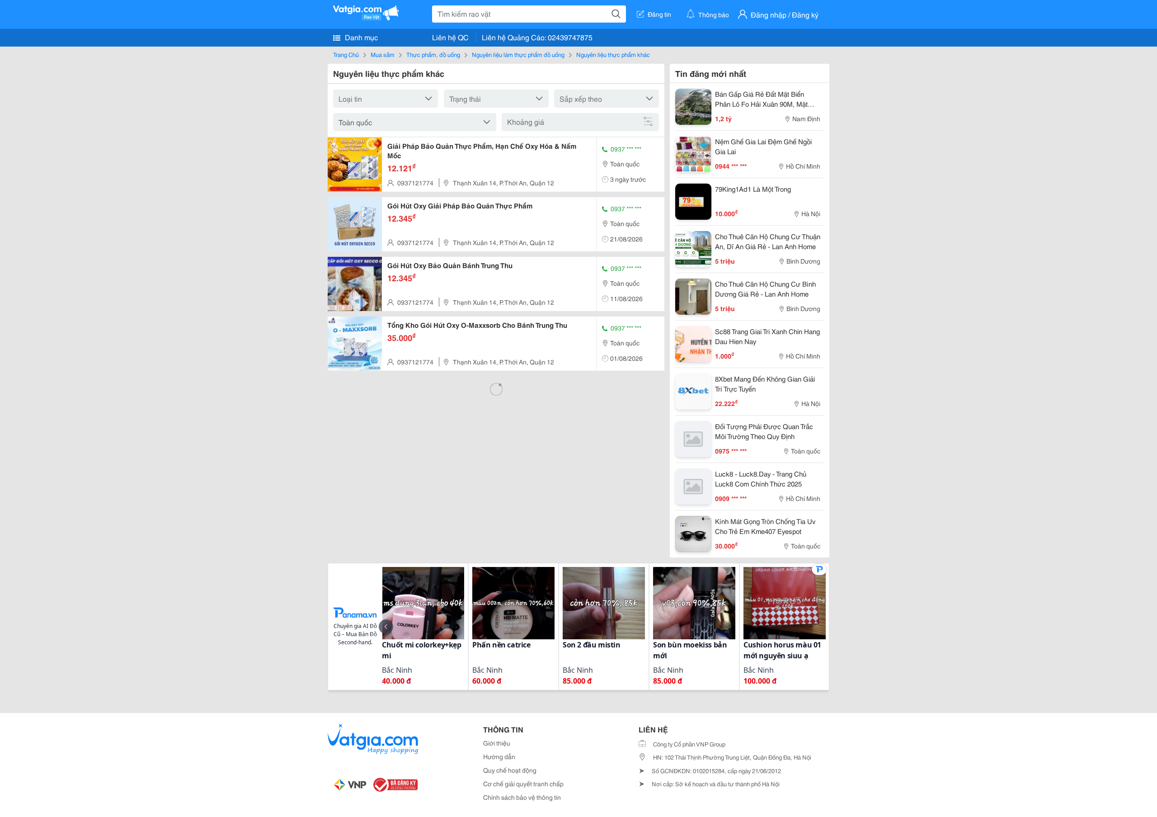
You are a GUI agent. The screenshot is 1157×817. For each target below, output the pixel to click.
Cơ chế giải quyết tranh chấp (523, 783)
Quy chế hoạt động (509, 769)
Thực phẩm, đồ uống (433, 54)
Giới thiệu (496, 742)
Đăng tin (659, 14)
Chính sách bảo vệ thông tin (522, 797)
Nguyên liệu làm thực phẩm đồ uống (518, 54)
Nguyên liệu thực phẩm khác (613, 54)
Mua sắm (383, 54)
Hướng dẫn (499, 756)
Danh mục (360, 37)
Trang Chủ (346, 54)
